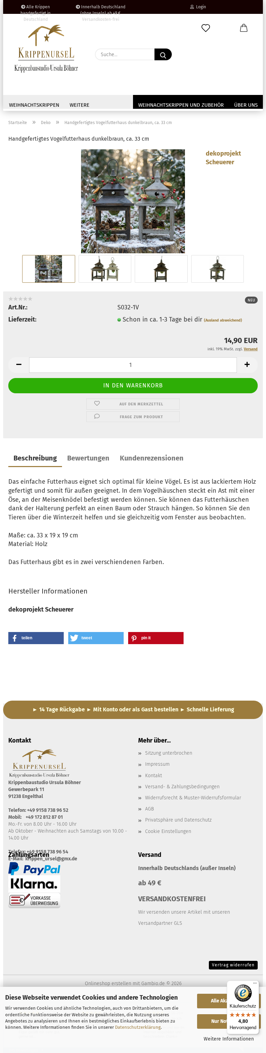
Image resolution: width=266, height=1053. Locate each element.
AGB (149, 809)
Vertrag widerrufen (233, 965)
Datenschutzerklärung (138, 1027)
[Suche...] (163, 54)
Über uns (246, 105)
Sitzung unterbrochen (168, 753)
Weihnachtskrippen (34, 105)
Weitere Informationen (229, 1039)
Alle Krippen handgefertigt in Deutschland (35, 9)
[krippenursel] (46, 48)
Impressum (157, 764)
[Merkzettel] (206, 28)
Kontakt (153, 776)
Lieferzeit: (22, 319)
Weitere (79, 105)
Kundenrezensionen (152, 458)
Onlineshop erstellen (108, 983)
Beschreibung (35, 458)
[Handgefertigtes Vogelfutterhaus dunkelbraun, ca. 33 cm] (133, 200)
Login (200, 7)
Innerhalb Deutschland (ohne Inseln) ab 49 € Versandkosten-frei (102, 9)
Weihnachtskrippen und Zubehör (181, 105)
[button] (244, 28)
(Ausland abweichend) (223, 320)
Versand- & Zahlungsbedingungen (182, 787)
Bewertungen (88, 458)
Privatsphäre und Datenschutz (178, 820)
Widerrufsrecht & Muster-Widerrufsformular (193, 798)
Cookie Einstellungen (168, 831)
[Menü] (255, 985)
